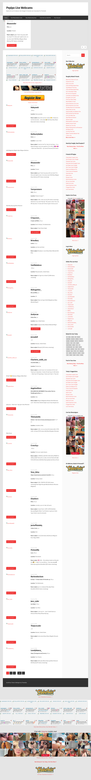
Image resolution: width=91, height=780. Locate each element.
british (76, 341)
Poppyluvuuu (71, 318)
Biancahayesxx (71, 312)
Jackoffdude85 (36, 525)
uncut (77, 355)
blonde (67, 341)
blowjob (72, 341)
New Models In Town (71, 101)
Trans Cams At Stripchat (71, 171)
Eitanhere (34, 499)
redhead (81, 351)
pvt (78, 351)
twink (74, 355)
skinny (70, 353)
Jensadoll (34, 337)
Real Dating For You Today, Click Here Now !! (45, 761)
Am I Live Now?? (10, 45)
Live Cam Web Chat (70, 115)
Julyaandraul (71, 308)
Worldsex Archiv (69, 129)
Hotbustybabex (37, 134)
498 (19, 673)
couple (67, 343)
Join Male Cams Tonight (71, 165)
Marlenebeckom (37, 576)
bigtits (81, 339)
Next (85, 47)
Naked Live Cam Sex (71, 125)
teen (67, 355)
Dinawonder (11, 23)
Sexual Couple (69, 119)
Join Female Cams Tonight (72, 159)
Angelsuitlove (36, 388)
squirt (79, 353)
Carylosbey (70, 316)
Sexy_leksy (35, 472)
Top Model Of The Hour (71, 87)
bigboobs (68, 339)
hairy (77, 347)
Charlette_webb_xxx (39, 359)
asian (72, 336)
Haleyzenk (35, 107)
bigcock (73, 339)
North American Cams (71, 179)
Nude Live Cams (70, 183)
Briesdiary (35, 240)
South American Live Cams (72, 103)
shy (67, 353)
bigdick (77, 339)
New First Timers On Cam (72, 79)
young (81, 355)
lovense (72, 349)
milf (79, 349)
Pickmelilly (35, 550)
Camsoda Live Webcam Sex (72, 95)
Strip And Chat (69, 173)
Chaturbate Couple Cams (72, 157)
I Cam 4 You (69, 135)
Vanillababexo (36, 265)
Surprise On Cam (70, 81)
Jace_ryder (35, 601)
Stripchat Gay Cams (70, 161)
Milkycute (70, 320)
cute (74, 343)
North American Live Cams (72, 105)
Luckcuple (70, 328)
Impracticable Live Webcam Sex (73, 111)
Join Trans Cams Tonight (72, 167)
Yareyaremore (36, 189)
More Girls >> (75, 240)
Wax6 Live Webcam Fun (71, 169)
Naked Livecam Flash (71, 123)
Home (6, 17)
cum (71, 343)
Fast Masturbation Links (16, 17)
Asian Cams (68, 175)
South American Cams (71, 185)
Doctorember (71, 326)
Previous (82, 47)
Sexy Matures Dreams (71, 117)
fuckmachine (69, 347)
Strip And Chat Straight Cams (73, 163)
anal (69, 336)
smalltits (75, 353)
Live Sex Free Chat (70, 131)
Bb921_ (69, 310)
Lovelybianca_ (36, 650)
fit (79, 345)
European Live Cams (71, 97)
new (72, 351)
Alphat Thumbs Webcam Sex (72, 133)
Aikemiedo (70, 314)
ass (75, 336)
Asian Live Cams (70, 83)
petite (75, 351)
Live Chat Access (70, 189)
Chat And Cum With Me (45, 17)
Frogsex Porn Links (70, 187)
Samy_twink (70, 324)
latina (80, 347)
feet (77, 345)
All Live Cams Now (70, 181)
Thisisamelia (35, 417)
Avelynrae (34, 314)
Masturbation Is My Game (72, 121)
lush (76, 349)
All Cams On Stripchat (71, 93)
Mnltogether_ (36, 290)
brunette (81, 341)
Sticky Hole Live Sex (70, 109)
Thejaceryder (36, 626)
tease (83, 353)
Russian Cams (69, 177)
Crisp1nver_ (35, 218)
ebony (73, 345)
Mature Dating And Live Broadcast (74, 127)
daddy (77, 343)
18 (66, 336)
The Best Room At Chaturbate (73, 107)
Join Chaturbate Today (71, 91)
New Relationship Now (31, 17)
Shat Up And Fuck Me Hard (72, 113)
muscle (82, 349)
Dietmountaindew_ (72, 322)
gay (74, 347)
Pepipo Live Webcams (19, 8)
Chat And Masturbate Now (72, 85)
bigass (78, 336)
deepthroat (68, 345)
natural (68, 351)
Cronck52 (34, 445)
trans (70, 355)
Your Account (57, 17)
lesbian (68, 349)
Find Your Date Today (71, 99)
